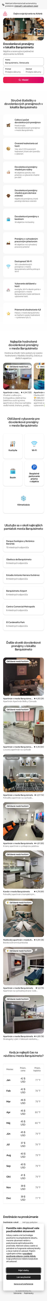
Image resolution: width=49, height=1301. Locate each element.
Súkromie (18, 1293)
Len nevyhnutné (23, 1277)
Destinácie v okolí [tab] (10, 1222)
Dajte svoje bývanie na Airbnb (27, 13)
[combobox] (23, 62)
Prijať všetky (23, 1270)
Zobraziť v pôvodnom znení (26, 6)
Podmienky (28, 1293)
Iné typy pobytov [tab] (30, 1222)
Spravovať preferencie (23, 1284)
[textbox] (13, 71)
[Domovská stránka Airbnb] (5, 14)
